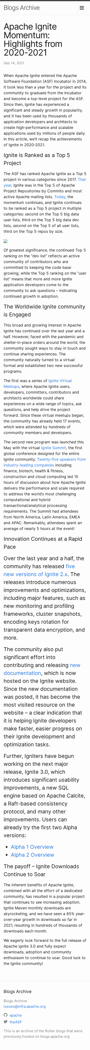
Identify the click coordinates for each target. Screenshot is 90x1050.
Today (59, 196)
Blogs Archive (22, 7)
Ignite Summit (53, 447)
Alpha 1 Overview (32, 847)
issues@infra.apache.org (25, 1006)
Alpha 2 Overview (32, 855)
